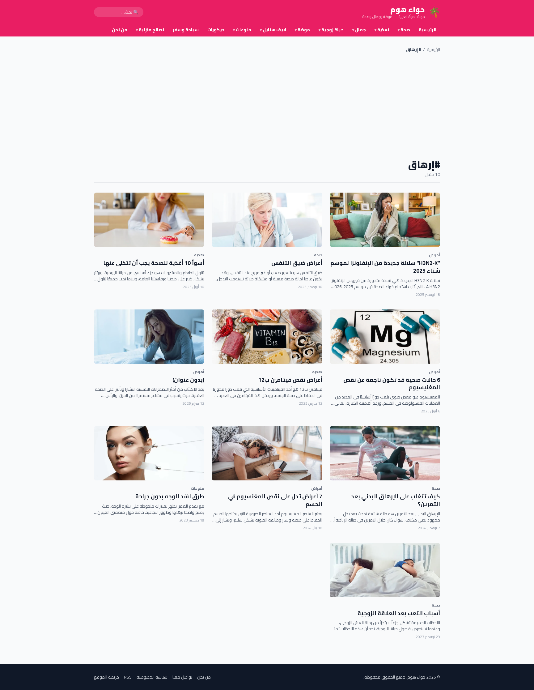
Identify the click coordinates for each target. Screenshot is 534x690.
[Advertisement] (267, 105)
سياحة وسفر (186, 30)
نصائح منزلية (150, 30)
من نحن (119, 30)
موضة (302, 30)
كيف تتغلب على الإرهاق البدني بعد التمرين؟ (395, 500)
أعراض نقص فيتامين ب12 (290, 380)
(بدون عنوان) (188, 380)
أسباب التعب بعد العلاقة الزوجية (399, 613)
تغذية (382, 30)
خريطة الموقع (106, 677)
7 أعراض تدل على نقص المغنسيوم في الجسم (275, 500)
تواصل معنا (182, 677)
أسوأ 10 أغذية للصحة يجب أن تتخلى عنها (153, 263)
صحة (404, 30)
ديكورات (215, 30)
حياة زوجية (331, 30)
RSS (128, 677)
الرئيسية (427, 30)
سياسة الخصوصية (152, 677)
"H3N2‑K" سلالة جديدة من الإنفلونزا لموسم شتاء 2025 (385, 267)
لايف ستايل (273, 30)
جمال (359, 30)
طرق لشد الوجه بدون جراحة (169, 496)
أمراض (434, 254)
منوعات (242, 30)
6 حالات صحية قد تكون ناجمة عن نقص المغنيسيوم (391, 384)
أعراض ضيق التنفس (296, 263)
